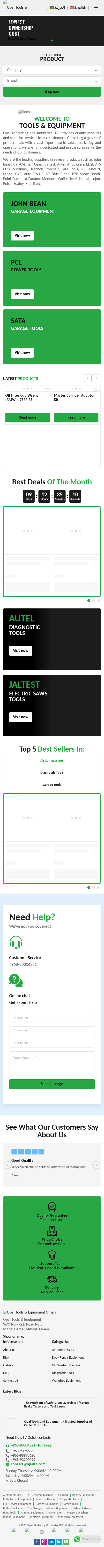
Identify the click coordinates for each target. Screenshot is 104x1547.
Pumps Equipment (14, 1517)
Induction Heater (45, 1499)
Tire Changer (34, 1508)
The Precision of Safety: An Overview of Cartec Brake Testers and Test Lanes (56, 1404)
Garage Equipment (47, 1504)
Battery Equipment (83, 1495)
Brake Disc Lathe (13, 1508)
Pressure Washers (77, 1512)
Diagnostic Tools (69, 1499)
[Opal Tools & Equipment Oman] (17, 15)
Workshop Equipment (70, 1517)
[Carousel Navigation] (92, 378)
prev (88, 378)
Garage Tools (70, 1504)
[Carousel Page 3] (98, 600)
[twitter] (59, 1542)
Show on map (13, 1337)
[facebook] (37, 1542)
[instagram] (44, 1542)
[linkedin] (51, 1542)
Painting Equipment (32, 1512)
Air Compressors (13, 1495)
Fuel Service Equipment (17, 1504)
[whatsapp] (66, 1542)
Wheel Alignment (58, 1508)
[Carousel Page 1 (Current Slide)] (88, 600)
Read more (27, 418)
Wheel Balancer (83, 1508)
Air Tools (63, 1495)
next (96, 378)
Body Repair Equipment (17, 1499)
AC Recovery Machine (40, 1495)
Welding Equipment (41, 1517)
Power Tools (55, 1512)
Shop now (52, 92)
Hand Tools (9, 1512)
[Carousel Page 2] (93, 600)
